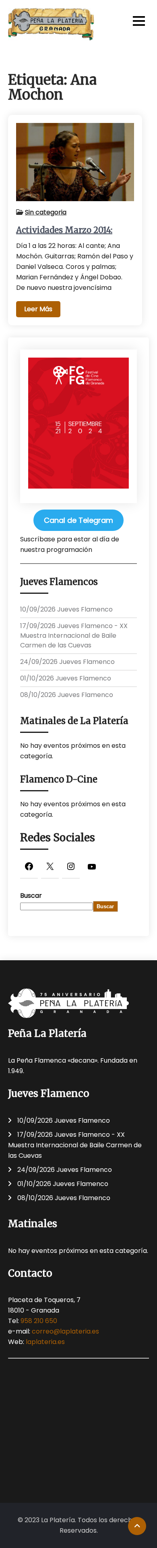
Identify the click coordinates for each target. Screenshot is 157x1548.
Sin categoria (45, 212)
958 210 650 (39, 1320)
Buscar (31, 895)
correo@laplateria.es (65, 1331)
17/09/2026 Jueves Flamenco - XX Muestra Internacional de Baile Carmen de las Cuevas (74, 635)
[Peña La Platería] (51, 24)
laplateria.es (45, 1341)
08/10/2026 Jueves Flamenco (66, 694)
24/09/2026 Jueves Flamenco (67, 661)
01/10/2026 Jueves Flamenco (65, 678)
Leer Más (38, 309)
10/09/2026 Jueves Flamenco (66, 609)
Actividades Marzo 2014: (64, 230)
